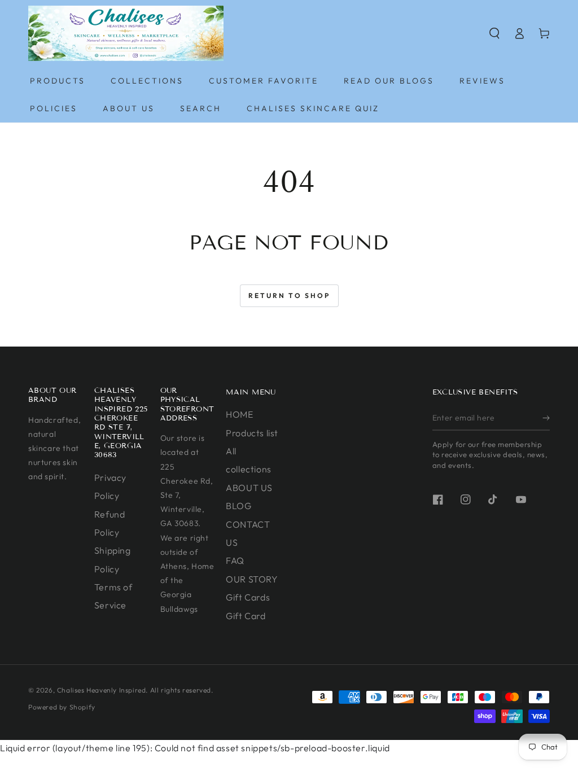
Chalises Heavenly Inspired (101, 690)
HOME (239, 414)
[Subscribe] (546, 417)
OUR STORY (252, 579)
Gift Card (245, 615)
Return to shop (289, 295)
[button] (494, 33)
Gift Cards (248, 597)
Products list (252, 433)
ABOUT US (249, 487)
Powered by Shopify (61, 707)
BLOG (238, 505)
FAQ (235, 560)
